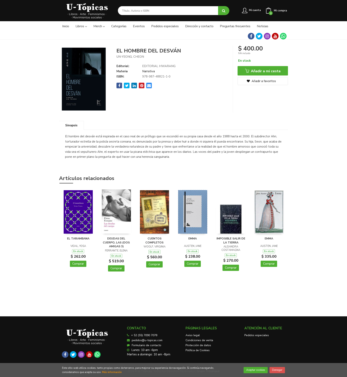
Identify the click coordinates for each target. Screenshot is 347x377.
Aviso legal (193, 335)
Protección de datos (198, 345)
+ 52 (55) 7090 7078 (144, 335)
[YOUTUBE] (275, 36)
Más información (112, 372)
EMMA (192, 238)
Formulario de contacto (146, 345)
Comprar (78, 264)
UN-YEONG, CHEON (130, 57)
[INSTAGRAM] (267, 36)
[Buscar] (223, 10)
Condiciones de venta (199, 340)
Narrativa (148, 71)
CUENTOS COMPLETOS (154, 240)
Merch (98, 26)
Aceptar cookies (255, 370)
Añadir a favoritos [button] (263, 81)
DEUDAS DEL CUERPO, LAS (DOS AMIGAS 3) (116, 242)
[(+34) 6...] (283, 36)
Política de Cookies (198, 350)
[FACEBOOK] (251, 36)
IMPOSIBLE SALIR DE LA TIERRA (230, 240)
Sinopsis (71, 125)
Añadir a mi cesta (265, 71)
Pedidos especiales (256, 335)
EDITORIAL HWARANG (159, 66)
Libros (80, 26)
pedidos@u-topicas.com (147, 340)
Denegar (277, 370)
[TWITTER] (259, 36)
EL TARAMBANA (78, 238)
